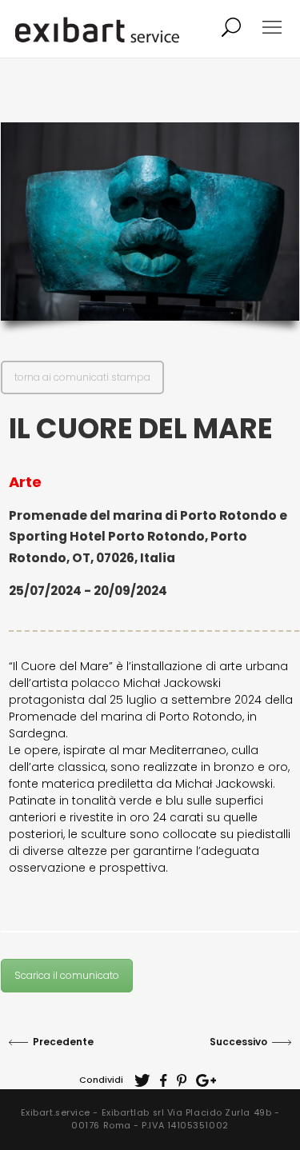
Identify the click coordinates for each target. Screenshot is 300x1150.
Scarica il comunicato (66, 975)
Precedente (63, 1041)
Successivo (238, 1041)
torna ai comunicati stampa (82, 377)
